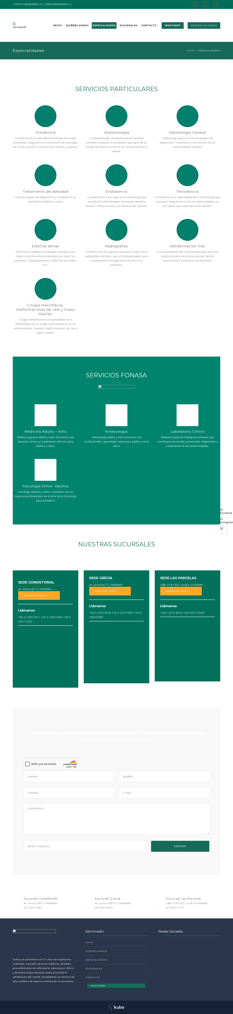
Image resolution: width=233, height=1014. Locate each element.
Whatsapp (172, 25)
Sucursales (128, 25)
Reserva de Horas (204, 25)
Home (191, 50)
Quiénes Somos (77, 25)
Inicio (57, 25)
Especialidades (104, 25)
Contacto (149, 25)
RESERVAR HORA (35, 595)
